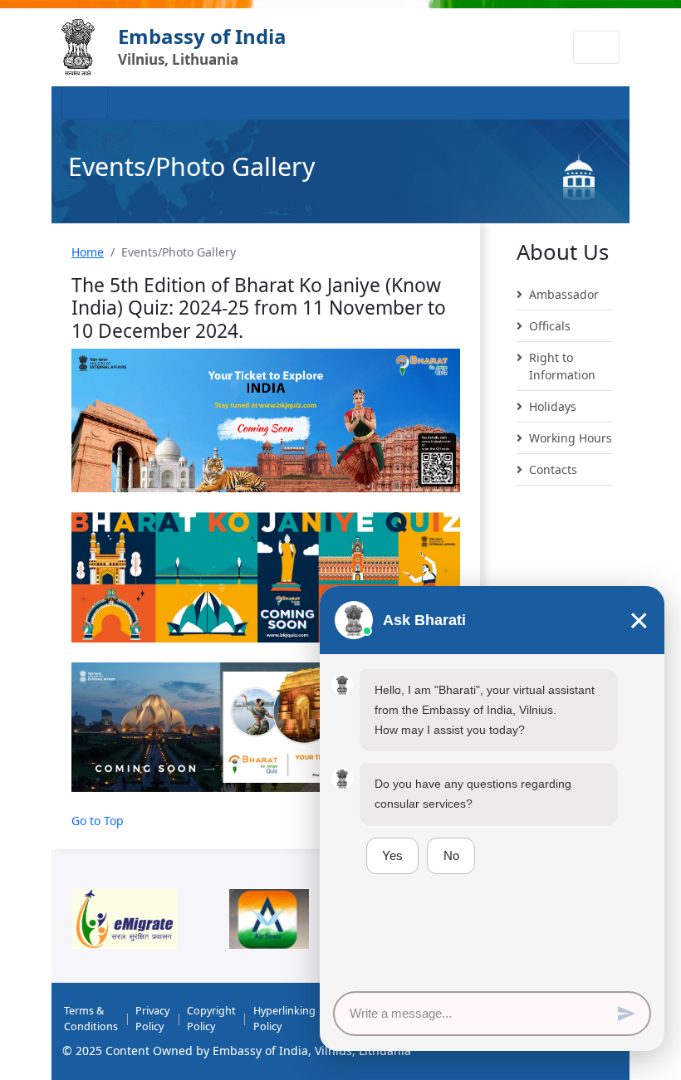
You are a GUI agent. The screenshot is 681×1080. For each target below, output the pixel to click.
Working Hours (570, 438)
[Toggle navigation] (596, 47)
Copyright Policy (211, 1019)
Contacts (553, 469)
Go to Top (97, 820)
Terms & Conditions (91, 1019)
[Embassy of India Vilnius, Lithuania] (78, 47)
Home (87, 252)
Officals (550, 326)
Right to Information (562, 366)
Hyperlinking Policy (284, 1019)
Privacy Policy (152, 1019)
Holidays (552, 406)
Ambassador (564, 294)
